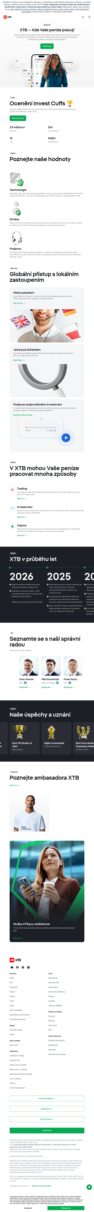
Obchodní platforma (56, 991)
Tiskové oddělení (55, 1005)
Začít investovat (18, 118)
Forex (12, 1001)
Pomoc (12, 1083)
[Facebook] (17, 967)
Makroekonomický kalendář (21, 1074)
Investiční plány (16, 1030)
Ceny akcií (52, 1025)
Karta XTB (14, 1045)
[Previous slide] (15, 738)
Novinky (51, 1016)
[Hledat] (83, 17)
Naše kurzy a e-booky (18, 1069)
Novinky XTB (53, 982)
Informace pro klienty (57, 1054)
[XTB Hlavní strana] (6, 17)
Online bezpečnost (17, 1088)
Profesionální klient (18, 1019)
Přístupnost (53, 1045)
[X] (23, 967)
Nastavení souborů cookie (41, 1186)
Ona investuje (15, 1078)
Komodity (14, 987)
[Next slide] (79, 738)
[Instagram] (28, 967)
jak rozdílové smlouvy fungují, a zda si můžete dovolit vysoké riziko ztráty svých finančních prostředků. (50, 10)
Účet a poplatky (16, 1010)
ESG (50, 1030)
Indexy (12, 996)
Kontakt (51, 1001)
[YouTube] (12, 967)
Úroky (12, 1034)
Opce (12, 1005)
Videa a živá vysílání (18, 1065)
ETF (11, 982)
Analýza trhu (15, 1060)
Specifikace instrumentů (20, 1014)
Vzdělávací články (17, 1055)
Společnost (53, 978)
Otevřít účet (47, 46)
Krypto (12, 991)
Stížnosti (52, 1049)
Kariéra (51, 996)
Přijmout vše (66, 1208)
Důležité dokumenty (56, 1040)
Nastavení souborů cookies (54, 1203)
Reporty (51, 1020)
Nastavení (28, 1208)
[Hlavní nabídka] (89, 17)
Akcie (12, 978)
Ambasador (53, 987)
